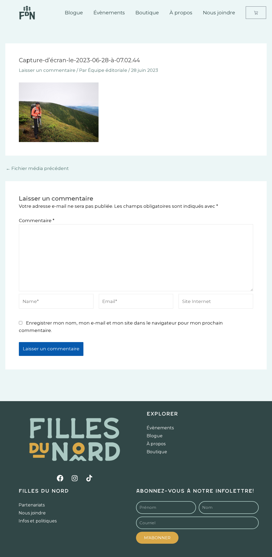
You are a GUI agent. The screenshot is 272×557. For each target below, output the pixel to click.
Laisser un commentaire (47, 70)
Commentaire (36, 220)
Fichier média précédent (37, 168)
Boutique (147, 13)
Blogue (74, 13)
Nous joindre (219, 13)
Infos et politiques (38, 520)
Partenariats (32, 505)
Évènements (109, 13)
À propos (180, 13)
